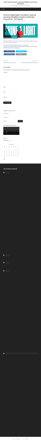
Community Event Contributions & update (29, 62)
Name (4, 87)
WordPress (18, 438)
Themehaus (27, 438)
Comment (5, 72)
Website (4, 97)
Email (4, 92)
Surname (5, 121)
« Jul (4, 159)
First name (5, 117)
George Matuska (13, 21)
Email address (6, 113)
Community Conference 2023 (9, 62)
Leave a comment (22, 21)
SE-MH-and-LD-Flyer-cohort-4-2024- (10, 38)
